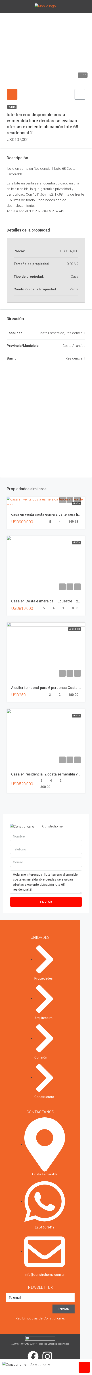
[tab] (12, 94)
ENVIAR (46, 902)
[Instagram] (47, 1356)
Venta (11, 107)
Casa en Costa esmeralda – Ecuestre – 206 (46, 601)
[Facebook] (33, 1356)
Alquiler (74, 629)
